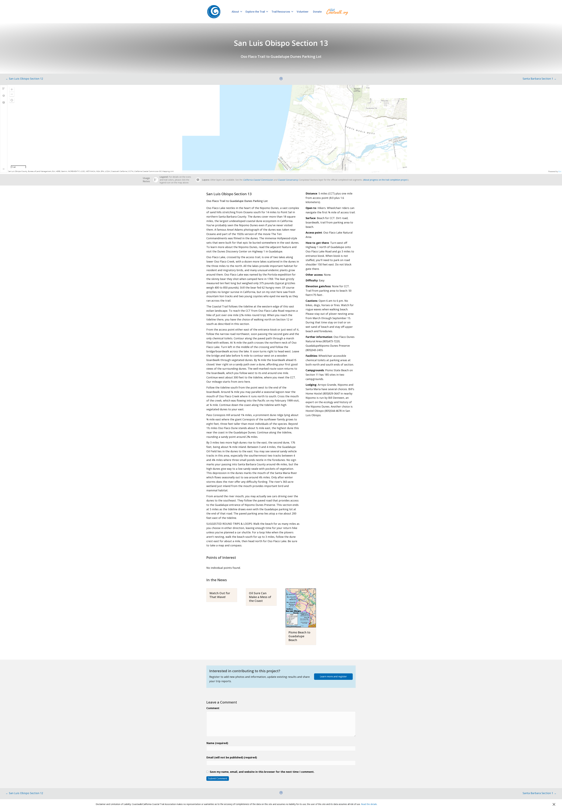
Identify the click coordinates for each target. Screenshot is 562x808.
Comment (212, 708)
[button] (241, 12)
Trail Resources (280, 11)
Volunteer (303, 11)
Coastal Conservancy (288, 179)
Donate (317, 11)
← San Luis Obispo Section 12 (24, 78)
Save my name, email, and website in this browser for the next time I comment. (262, 771)
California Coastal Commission (258, 179)
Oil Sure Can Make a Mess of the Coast (260, 597)
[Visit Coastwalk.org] (337, 11)
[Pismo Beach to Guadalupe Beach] (301, 607)
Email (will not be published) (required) (231, 757)
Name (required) (217, 743)
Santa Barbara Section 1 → (539, 78)
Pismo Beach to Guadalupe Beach (299, 636)
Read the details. (369, 804)
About (235, 11)
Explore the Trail (255, 11)
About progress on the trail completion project (386, 179)
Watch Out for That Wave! (219, 595)
